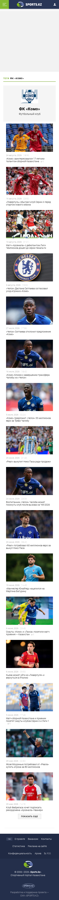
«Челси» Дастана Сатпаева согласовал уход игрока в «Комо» (27, 289)
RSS (49, 853)
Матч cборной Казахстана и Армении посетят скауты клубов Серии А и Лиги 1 (27, 721)
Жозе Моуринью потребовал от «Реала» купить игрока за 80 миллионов (27, 765)
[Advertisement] (30, 41)
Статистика (18, 846)
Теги (6, 78)
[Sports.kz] (29, 4)
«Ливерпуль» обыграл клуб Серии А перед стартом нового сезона (28, 203)
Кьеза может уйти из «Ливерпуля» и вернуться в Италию (25, 676)
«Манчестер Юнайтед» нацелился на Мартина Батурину (25, 590)
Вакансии (33, 839)
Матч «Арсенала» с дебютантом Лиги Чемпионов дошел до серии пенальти (26, 246)
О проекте (20, 839)
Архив (38, 853)
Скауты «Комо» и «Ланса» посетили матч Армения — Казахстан (27, 633)
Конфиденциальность (20, 853)
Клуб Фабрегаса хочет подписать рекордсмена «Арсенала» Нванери (24, 808)
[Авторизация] (55, 4)
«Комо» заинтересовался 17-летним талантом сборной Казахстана (25, 160)
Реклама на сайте (37, 846)
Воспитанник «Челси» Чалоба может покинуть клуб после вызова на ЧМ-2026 (28, 503)
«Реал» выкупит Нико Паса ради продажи (28, 461)
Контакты (46, 839)
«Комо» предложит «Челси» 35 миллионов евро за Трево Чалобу (28, 419)
